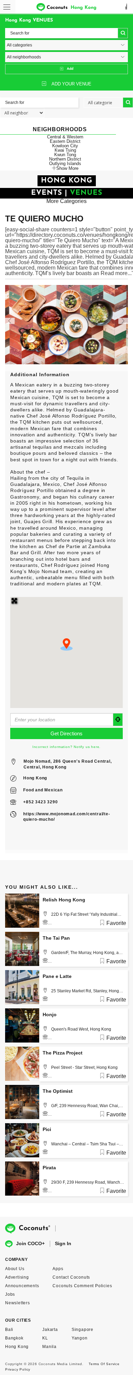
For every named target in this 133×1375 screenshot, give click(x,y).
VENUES (86, 192)
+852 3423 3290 (40, 802)
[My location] (118, 719)
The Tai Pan (56, 938)
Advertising (17, 1277)
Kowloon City (65, 145)
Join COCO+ (30, 1243)
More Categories (66, 201)
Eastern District (65, 141)
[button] (66, 644)
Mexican (53, 790)
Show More (67, 168)
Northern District (65, 159)
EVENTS (46, 192)
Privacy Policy (17, 1369)
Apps (58, 1268)
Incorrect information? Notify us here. (66, 747)
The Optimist (58, 1091)
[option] (66, 325)
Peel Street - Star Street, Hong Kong (84, 1067)
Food (28, 790)
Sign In (63, 1243)
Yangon (80, 1338)
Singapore (82, 1329)
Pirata (49, 1167)
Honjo (50, 1014)
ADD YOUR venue (71, 83)
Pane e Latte (57, 976)
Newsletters (17, 1303)
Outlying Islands (65, 163)
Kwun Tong (65, 154)
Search (123, 33)
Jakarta (50, 1329)
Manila (49, 1346)
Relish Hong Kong (64, 899)
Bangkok (14, 1338)
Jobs (10, 1294)
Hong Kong (35, 778)
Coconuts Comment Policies (82, 1285)
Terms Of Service (104, 1364)
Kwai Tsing (65, 150)
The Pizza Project (63, 1053)
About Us (14, 1268)
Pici (47, 1129)
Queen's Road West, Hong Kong (81, 1029)
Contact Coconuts (71, 1277)
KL (45, 1338)
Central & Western (65, 136)
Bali (9, 1329)
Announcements (22, 1285)
